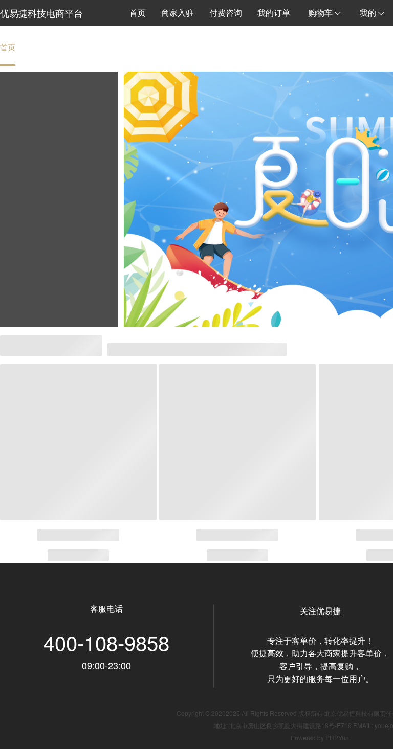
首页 (7, 46)
